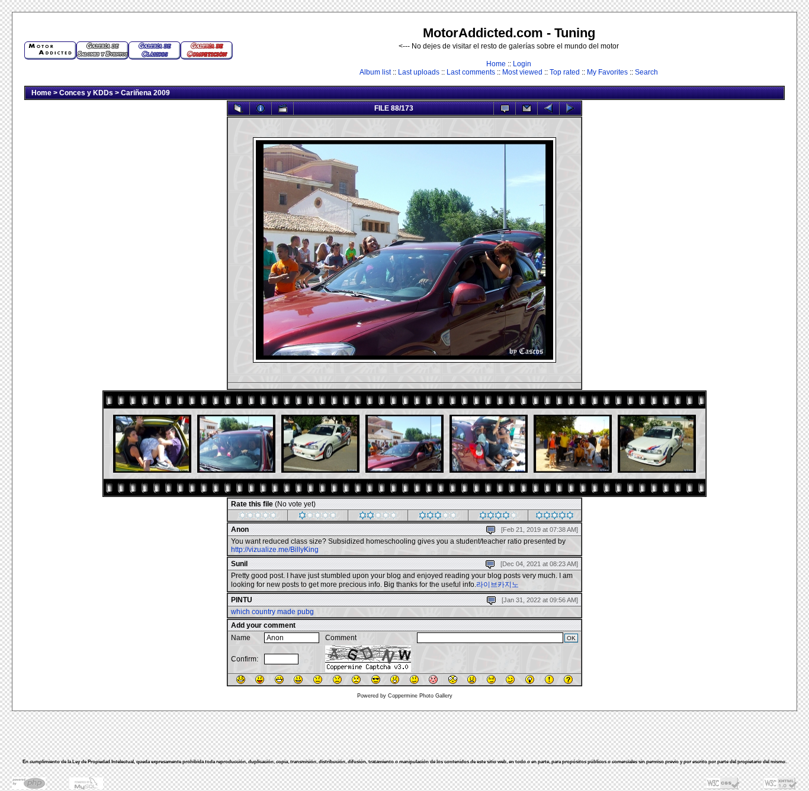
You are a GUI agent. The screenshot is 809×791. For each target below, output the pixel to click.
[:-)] (298, 679)
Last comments (471, 72)
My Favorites (607, 72)
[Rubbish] (258, 517)
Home (496, 64)
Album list (375, 72)
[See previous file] (548, 108)
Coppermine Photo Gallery (420, 696)
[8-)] (375, 679)
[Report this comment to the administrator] (490, 527)
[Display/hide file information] (260, 108)
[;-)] (510, 679)
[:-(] (337, 679)
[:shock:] (452, 679)
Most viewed (522, 72)
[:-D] (279, 679)
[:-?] (414, 679)
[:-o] (394, 679)
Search (646, 72)
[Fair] (378, 517)
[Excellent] (498, 517)
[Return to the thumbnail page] (238, 108)
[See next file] (570, 108)
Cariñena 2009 (145, 93)
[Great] (554, 517)
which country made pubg (272, 612)
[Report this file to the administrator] (504, 108)
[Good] (438, 517)
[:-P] (259, 679)
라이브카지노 (497, 584)
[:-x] (471, 679)
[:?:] (568, 679)
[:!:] (549, 679)
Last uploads (418, 72)
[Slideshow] (282, 108)
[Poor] (317, 517)
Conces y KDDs (86, 93)
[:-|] (317, 679)
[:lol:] (240, 679)
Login (522, 64)
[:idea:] (529, 679)
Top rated (565, 72)
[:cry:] (356, 679)
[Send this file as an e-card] (526, 108)
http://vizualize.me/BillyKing (275, 549)
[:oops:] (433, 679)
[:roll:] (491, 679)
